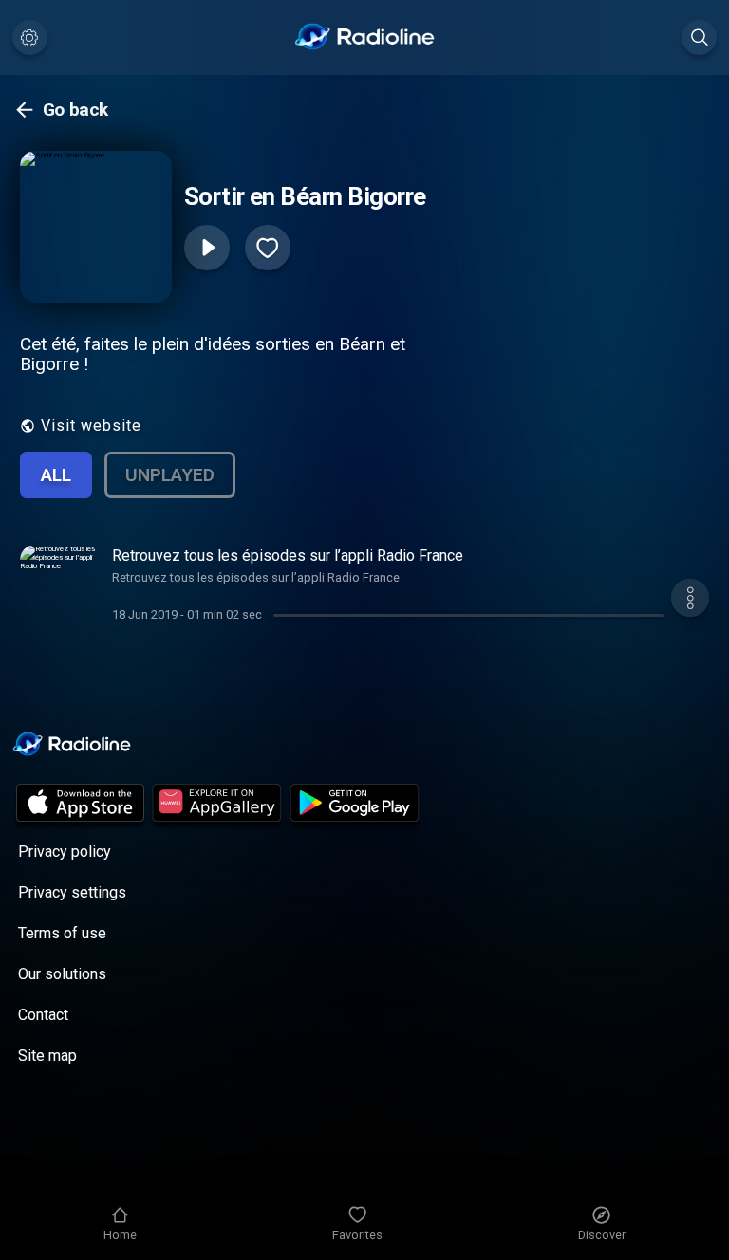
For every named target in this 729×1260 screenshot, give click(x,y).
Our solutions (62, 974)
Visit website (91, 426)
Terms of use (62, 933)
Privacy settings (72, 892)
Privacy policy (64, 852)
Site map (47, 1056)
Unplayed (170, 475)
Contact (43, 1015)
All (56, 475)
